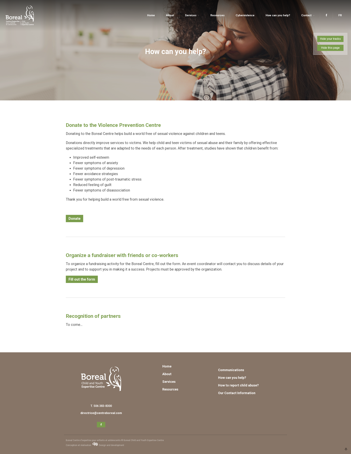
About (170, 15)
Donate (74, 218)
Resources (217, 15)
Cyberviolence (245, 15)
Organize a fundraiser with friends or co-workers (122, 255)
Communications (231, 370)
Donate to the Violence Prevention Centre (113, 125)
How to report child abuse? (238, 385)
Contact (306, 15)
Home (151, 15)
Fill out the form (82, 279)
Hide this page (330, 47)
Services (190, 15)
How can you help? (278, 15)
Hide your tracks (330, 39)
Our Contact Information (236, 393)
